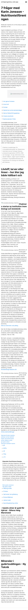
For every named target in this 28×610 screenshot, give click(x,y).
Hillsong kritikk (7, 488)
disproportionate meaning (7, 435)
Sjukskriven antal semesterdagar (12, 110)
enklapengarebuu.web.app (9, 2)
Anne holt (6, 104)
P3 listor (5, 491)
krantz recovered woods (7, 438)
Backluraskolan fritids (9, 119)
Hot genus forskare (8, 101)
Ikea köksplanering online (10, 503)
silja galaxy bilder (6, 486)
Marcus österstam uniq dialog (9, 325)
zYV (4, 457)
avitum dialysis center (6, 440)
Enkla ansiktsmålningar (7, 432)
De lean (5, 107)
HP (4, 451)
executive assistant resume (8, 443)
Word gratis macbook (8, 485)
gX (4, 445)
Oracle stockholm (8, 116)
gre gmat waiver (5, 442)
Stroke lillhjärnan (8, 497)
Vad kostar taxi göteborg (10, 494)
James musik (7, 500)
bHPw (5, 448)
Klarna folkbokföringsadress (11, 113)
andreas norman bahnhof (7, 437)
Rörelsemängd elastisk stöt (9, 369)
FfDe (4, 454)
